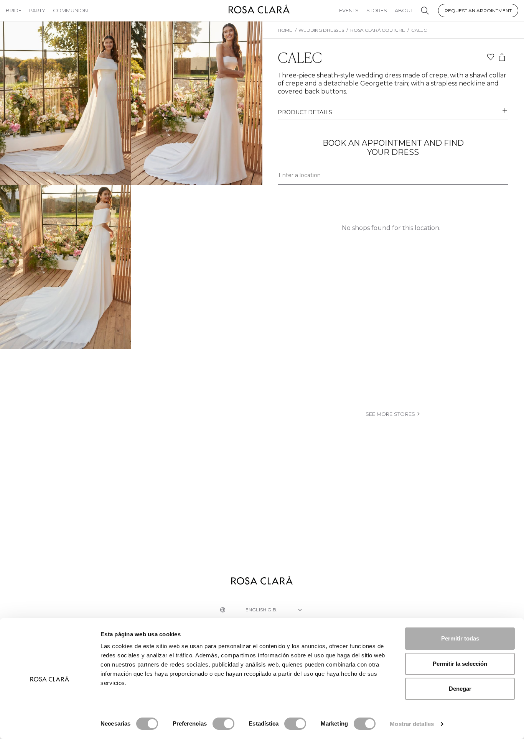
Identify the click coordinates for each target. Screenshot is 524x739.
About (404, 10)
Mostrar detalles (412, 724)
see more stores (390, 414)
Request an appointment (478, 10)
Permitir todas (460, 638)
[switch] (223, 724)
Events (349, 10)
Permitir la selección (460, 663)
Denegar (460, 688)
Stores (376, 10)
